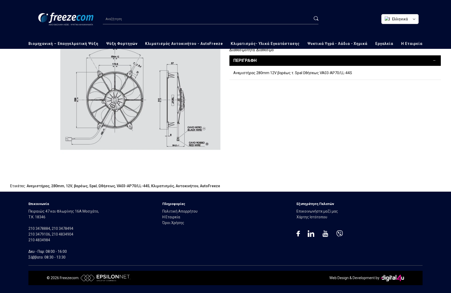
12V (69, 186)
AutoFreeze (210, 186)
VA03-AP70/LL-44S (133, 186)
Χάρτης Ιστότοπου (311, 217)
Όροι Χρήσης (173, 223)
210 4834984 (39, 240)
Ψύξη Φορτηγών (122, 44)
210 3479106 (39, 234)
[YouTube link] (325, 234)
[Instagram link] (311, 234)
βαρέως (81, 186)
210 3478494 (62, 228)
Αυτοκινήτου (187, 186)
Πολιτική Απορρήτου (180, 211)
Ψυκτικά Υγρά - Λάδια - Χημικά (337, 44)
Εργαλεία (384, 44)
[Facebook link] (298, 234)
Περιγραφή (245, 60)
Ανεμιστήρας (38, 186)
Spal (93, 186)
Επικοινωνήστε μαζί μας (317, 211)
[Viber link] (339, 234)
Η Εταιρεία (412, 44)
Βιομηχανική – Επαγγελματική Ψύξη (63, 44)
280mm (57, 186)
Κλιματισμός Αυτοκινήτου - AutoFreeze (184, 44)
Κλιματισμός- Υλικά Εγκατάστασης (265, 44)
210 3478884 (39, 228)
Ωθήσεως (106, 186)
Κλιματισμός (162, 186)
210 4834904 (62, 234)
